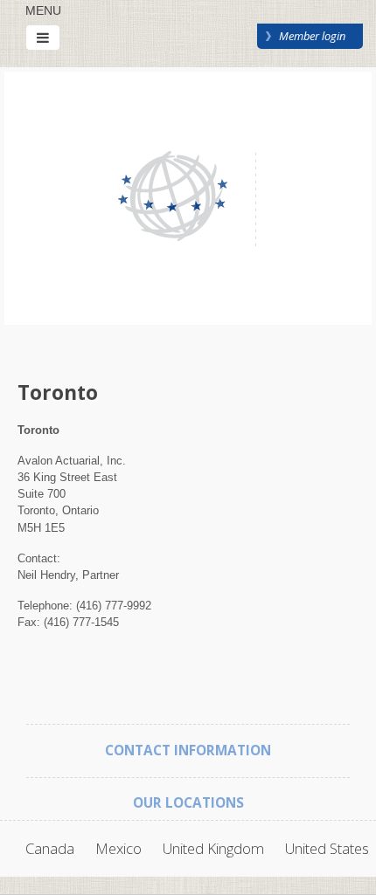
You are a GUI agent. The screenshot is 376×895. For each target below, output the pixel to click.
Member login (312, 36)
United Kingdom (213, 848)
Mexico (118, 848)
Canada (49, 848)
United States (327, 848)
